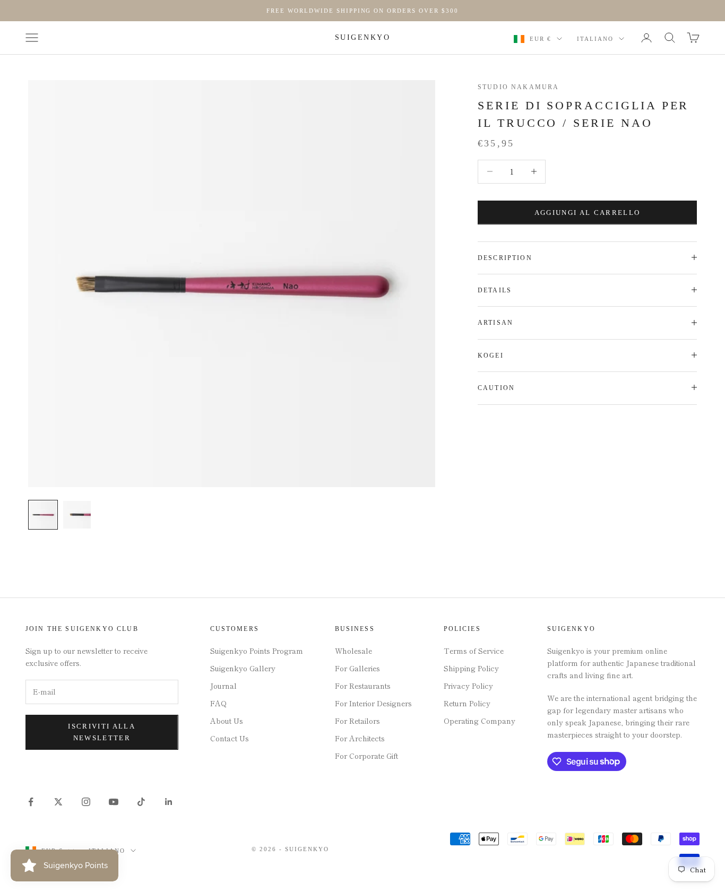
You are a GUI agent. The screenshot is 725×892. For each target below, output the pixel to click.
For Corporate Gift (366, 755)
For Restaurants (363, 685)
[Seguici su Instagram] (86, 801)
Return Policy (467, 703)
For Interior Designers (373, 703)
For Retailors (357, 720)
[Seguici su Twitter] (58, 801)
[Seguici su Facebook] (30, 801)
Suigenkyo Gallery (242, 668)
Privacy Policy (468, 685)
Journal (223, 685)
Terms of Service (474, 650)
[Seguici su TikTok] (141, 801)
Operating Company (479, 720)
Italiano (595, 39)
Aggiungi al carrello (587, 212)
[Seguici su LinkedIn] (168, 801)
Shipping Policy (471, 668)
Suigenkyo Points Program (256, 650)
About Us (226, 720)
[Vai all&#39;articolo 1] (43, 515)
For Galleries (357, 668)
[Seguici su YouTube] (113, 801)
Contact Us (229, 738)
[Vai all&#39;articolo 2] (77, 515)
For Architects (360, 738)
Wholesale (353, 650)
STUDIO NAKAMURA (518, 87)
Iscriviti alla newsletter (101, 731)
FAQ (218, 703)
